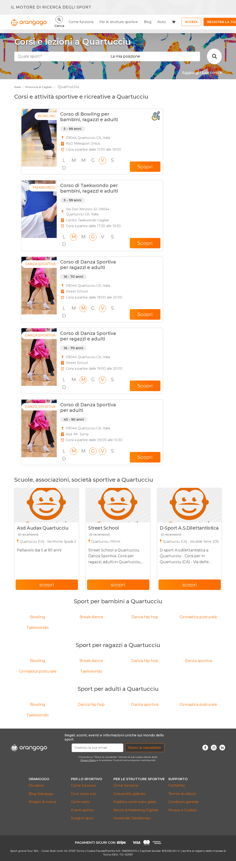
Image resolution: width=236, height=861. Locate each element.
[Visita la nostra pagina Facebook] (205, 747)
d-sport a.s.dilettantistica (189, 528)
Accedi (191, 22)
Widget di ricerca (42, 802)
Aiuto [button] (161, 22)
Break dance (91, 617)
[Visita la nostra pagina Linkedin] (222, 747)
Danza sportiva (198, 661)
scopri (46, 585)
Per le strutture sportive (118, 22)
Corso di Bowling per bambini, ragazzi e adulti (89, 116)
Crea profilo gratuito (129, 794)
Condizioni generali (183, 802)
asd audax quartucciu (42, 528)
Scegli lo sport (82, 818)
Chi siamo (36, 785)
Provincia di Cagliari (38, 87)
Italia (17, 87)
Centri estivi (80, 802)
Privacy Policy (88, 760)
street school (103, 528)
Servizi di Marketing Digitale (135, 810)
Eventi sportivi (82, 810)
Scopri (145, 167)
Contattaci (176, 785)
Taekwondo (38, 627)
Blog (147, 22)
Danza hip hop (144, 617)
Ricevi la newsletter (144, 748)
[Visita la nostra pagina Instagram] (214, 747)
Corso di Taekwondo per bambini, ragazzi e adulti (89, 188)
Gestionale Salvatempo (132, 818)
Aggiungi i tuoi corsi (201, 72)
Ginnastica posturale (198, 617)
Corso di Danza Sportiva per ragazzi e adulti (88, 264)
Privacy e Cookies (182, 810)
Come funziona (81, 22)
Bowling (37, 617)
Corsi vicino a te (83, 794)
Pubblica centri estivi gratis (134, 802)
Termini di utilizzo (182, 794)
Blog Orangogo (41, 794)
